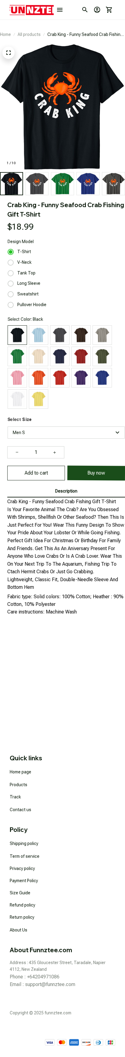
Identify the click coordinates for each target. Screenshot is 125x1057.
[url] (50, 984)
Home (5, 34)
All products (29, 34)
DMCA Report (102, 1028)
